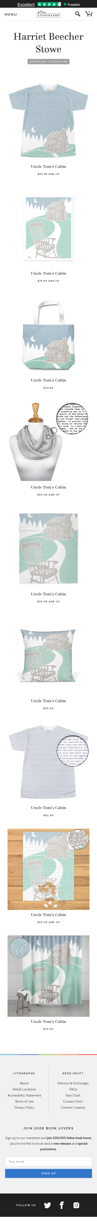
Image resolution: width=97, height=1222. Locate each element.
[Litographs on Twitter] (47, 1205)
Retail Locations (24, 1089)
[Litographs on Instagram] (76, 1205)
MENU (11, 14)
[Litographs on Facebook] (61, 1205)
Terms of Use (24, 1101)
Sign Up (48, 1173)
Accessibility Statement (24, 1095)
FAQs (73, 1089)
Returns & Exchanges (73, 1083)
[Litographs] (48, 14)
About (24, 1083)
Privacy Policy (24, 1107)
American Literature (49, 61)
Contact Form (73, 1101)
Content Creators (73, 1107)
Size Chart (73, 1095)
